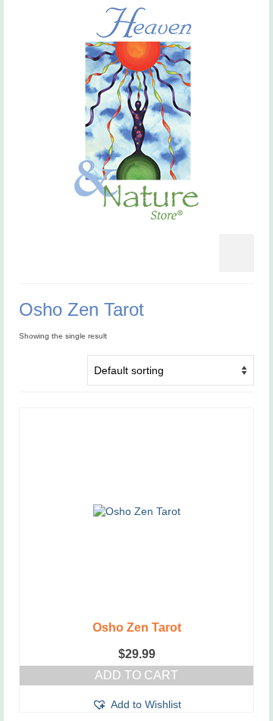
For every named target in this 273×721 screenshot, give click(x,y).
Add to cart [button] (136, 675)
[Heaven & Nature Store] (136, 114)
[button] (136, 704)
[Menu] (236, 253)
